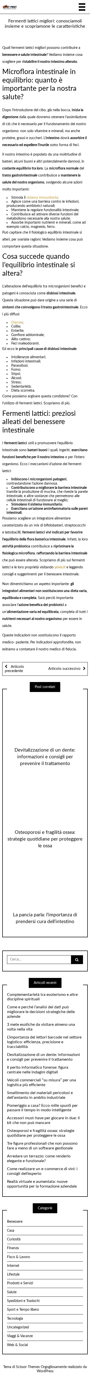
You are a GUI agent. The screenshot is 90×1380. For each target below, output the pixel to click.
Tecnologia (15, 1318)
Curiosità (13, 1239)
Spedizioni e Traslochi (23, 1301)
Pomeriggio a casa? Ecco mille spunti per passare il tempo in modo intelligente (42, 1108)
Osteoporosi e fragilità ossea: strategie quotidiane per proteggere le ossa (45, 839)
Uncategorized (18, 1327)
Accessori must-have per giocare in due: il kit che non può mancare (43, 1120)
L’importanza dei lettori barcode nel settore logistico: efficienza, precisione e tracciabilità (44, 1042)
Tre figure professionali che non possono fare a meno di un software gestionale (42, 1145)
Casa (10, 1230)
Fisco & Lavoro (18, 1257)
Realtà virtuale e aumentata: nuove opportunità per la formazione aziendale (42, 1184)
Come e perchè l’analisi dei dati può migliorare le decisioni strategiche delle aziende (41, 1012)
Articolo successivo (64, 669)
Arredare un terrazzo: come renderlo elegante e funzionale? (38, 1158)
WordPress (45, 1371)
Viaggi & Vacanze (20, 1336)
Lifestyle (13, 1274)
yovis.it (60, 567)
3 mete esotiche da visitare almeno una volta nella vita (41, 1027)
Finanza (13, 1248)
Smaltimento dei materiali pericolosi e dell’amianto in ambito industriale (40, 1095)
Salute (11, 1292)
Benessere (14, 1221)
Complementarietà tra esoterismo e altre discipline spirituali (42, 997)
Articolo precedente (14, 669)
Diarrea (16, 322)
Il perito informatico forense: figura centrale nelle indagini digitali (37, 1069)
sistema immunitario (42, 197)
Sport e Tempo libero (23, 1309)
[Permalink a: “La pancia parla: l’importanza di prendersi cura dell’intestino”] (45, 882)
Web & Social (17, 1345)
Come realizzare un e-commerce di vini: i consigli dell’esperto (42, 1171)
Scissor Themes (28, 1367)
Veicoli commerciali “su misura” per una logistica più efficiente (41, 1082)
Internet (13, 1266)
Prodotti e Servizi (20, 1283)
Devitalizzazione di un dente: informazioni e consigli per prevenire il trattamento (45, 757)
